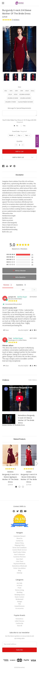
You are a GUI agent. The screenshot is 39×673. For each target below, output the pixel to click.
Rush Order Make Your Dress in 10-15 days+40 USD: (19, 121)
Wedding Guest (19, 595)
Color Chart (19, 561)
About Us (19, 538)
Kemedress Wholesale (19, 566)
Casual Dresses (19, 606)
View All (19, 626)
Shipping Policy (19, 545)
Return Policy (19, 543)
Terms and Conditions (20, 548)
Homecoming (19, 590)
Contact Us (19, 541)
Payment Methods (19, 564)
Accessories (19, 608)
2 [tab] (19, 487)
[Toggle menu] (3, 3)
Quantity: (20, 141)
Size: (19, 87)
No (17, 126)
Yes (24, 126)
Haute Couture (19, 597)
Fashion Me (19, 623)
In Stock (19, 585)
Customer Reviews (19, 557)
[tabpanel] (10, 465)
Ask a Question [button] (20, 277)
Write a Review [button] (20, 271)
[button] (31, 330)
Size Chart (19, 559)
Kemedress (19, 619)
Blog (19, 570)
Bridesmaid (19, 599)
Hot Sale (19, 583)
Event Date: (19, 131)
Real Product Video (19, 552)
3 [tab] (23, 487)
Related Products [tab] (19, 439)
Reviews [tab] (6, 285)
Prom (19, 588)
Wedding (19, 592)
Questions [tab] (19, 285)
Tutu (19, 604)
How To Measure (19, 554)
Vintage (19, 601)
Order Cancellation (19, 568)
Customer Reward (19, 536)
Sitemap (19, 573)
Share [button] (7, 330)
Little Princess (19, 621)
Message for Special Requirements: (19, 108)
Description (20, 175)
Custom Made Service (19, 550)
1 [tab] (16, 487)
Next (37, 463)
